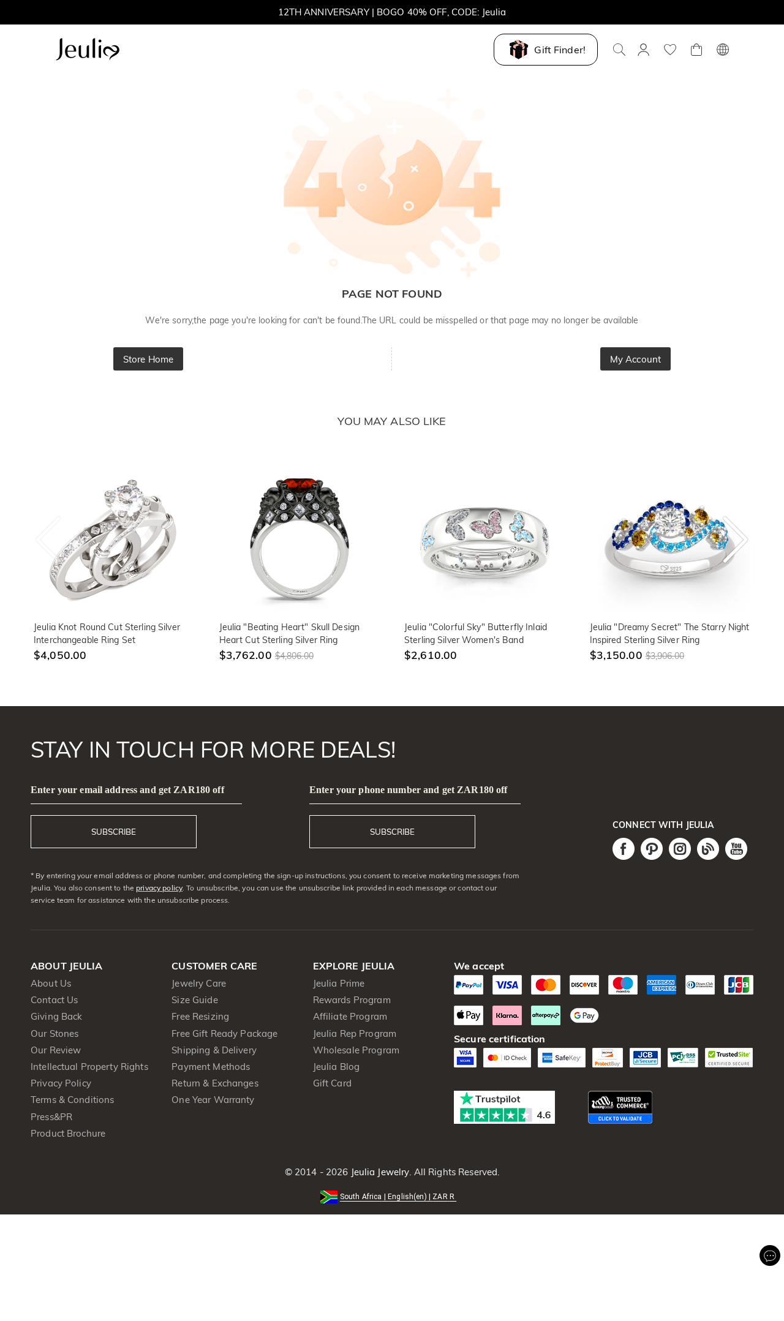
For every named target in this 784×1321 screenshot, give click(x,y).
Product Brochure (68, 1133)
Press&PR (51, 1117)
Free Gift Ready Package (224, 1033)
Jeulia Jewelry (378, 1172)
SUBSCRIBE (113, 832)
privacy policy (159, 887)
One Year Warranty (213, 1099)
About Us (51, 983)
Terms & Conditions (72, 1099)
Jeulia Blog (336, 1066)
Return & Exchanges (215, 1083)
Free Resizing (200, 1016)
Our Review (56, 1050)
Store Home (148, 359)
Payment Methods (211, 1066)
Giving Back (56, 1016)
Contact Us (54, 1000)
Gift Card (332, 1083)
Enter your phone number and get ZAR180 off (408, 790)
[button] (392, 1196)
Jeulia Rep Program (354, 1033)
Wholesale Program (356, 1050)
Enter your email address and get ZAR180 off (127, 790)
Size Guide (194, 1000)
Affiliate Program (350, 1016)
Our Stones (54, 1033)
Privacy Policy (61, 1083)
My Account (635, 359)
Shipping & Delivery (214, 1050)
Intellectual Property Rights (89, 1066)
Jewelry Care (199, 983)
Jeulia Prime (339, 983)
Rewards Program (352, 1000)
